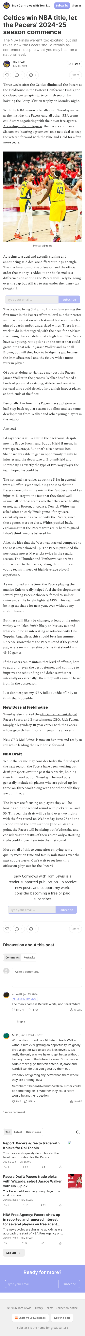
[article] (42, 1155)
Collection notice (67, 1308)
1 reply (20, 1021)
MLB (15, 1035)
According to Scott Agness (22, 126)
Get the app (62, 1318)
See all (11, 1253)
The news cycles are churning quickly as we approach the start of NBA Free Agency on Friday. (32, 1231)
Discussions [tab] (33, 1132)
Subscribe (62, 5)
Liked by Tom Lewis (26, 998)
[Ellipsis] (80, 994)
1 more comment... (15, 1112)
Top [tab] (8, 1132)
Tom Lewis (19, 62)
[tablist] (20, 957)
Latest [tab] (18, 1132)
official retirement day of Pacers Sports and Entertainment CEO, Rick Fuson (40, 717)
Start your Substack (32, 1318)
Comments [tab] (13, 957)
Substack (23, 1327)
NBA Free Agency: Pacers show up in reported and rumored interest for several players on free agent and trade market (31, 1220)
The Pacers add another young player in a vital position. (31, 1193)
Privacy (38, 1308)
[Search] (78, 1132)
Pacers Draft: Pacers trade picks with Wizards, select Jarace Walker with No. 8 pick (32, 1181)
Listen (76, 64)
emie (15, 994)
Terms (49, 1308)
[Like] (7, 75)
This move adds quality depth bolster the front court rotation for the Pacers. (31, 1155)
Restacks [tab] (29, 957)
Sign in (76, 5)
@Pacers (47, 246)
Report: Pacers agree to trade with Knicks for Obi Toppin (31, 1145)
